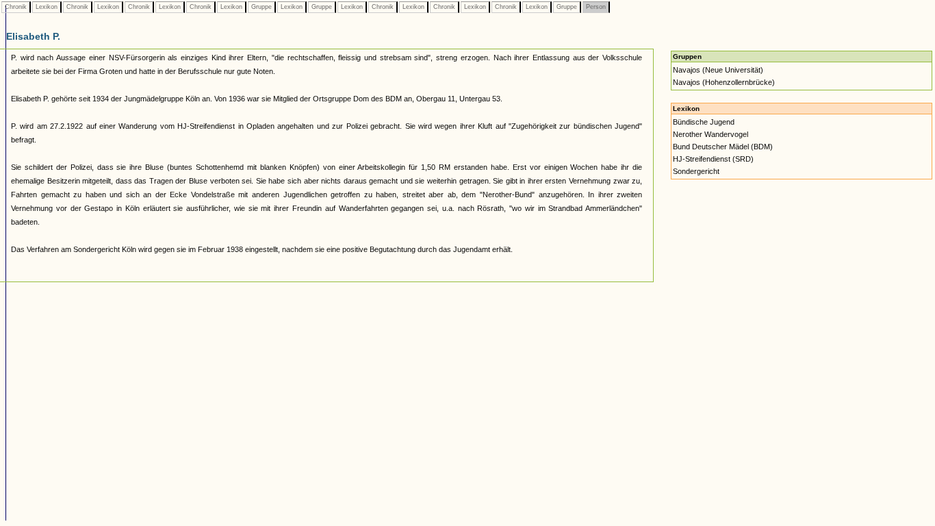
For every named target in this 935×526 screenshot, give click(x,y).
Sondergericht (696, 171)
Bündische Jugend (703, 122)
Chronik (16, 6)
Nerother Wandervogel (710, 134)
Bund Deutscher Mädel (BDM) (723, 146)
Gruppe (261, 6)
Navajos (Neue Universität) (718, 70)
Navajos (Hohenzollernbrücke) (724, 82)
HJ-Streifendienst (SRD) (713, 159)
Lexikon (47, 6)
